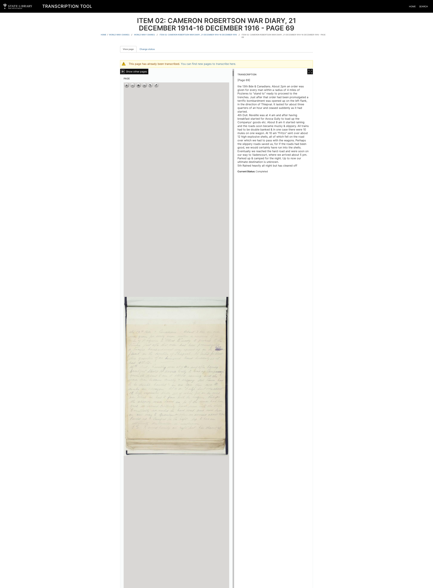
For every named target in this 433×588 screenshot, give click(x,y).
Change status (147, 49)
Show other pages (136, 71)
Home (412, 6)
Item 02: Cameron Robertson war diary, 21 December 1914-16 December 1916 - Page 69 (284, 36)
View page (129, 49)
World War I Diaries (119, 35)
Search (423, 6)
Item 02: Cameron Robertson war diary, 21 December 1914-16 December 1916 (198, 35)
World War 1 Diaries (144, 35)
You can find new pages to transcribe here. (208, 64)
